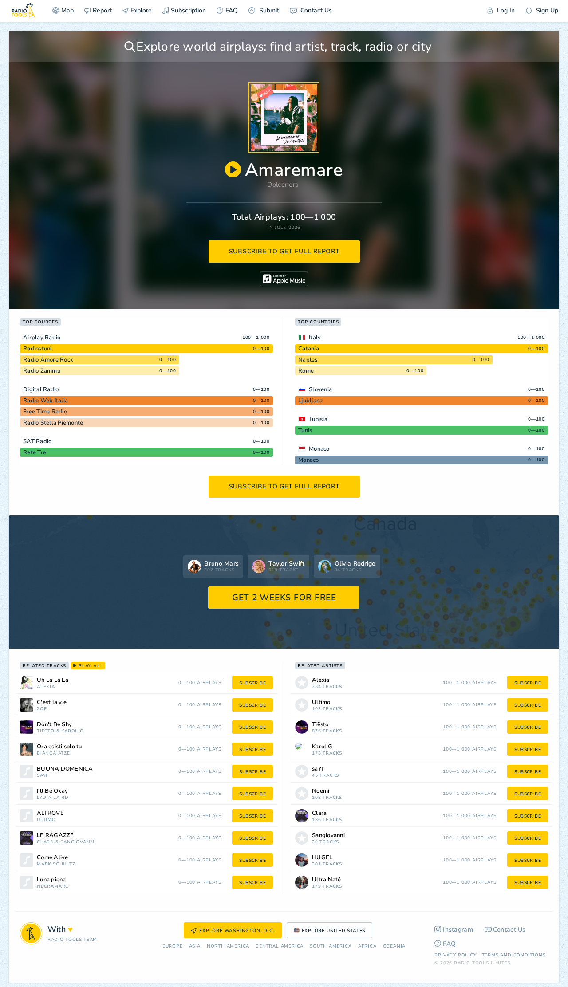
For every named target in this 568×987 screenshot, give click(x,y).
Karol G (72, 731)
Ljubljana (310, 401)
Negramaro (53, 886)
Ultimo (46, 820)
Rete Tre (34, 452)
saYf (43, 775)
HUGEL (322, 857)
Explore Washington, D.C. (236, 931)
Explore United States (334, 931)
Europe (172, 946)
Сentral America (280, 946)
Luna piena (51, 879)
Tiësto (46, 731)
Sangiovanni (78, 842)
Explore (140, 10)
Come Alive (52, 857)
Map (67, 10)
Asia (195, 946)
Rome (306, 371)
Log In (505, 10)
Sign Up (546, 10)
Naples (308, 360)
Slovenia (320, 389)
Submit (268, 10)
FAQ (231, 10)
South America (330, 946)
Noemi (320, 791)
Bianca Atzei (54, 753)
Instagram (458, 929)
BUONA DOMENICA (65, 769)
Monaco (319, 449)
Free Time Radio (45, 412)
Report (102, 10)
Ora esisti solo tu (59, 746)
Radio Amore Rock (48, 360)
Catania (308, 349)
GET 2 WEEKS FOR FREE (284, 597)
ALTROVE (50, 813)
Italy (315, 338)
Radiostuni (37, 349)
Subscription (188, 10)
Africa (367, 946)
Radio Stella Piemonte (53, 423)
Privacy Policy (455, 955)
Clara (45, 842)
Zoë (42, 709)
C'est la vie (52, 702)
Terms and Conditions (514, 955)
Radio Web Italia (45, 401)
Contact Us (315, 10)
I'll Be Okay (52, 791)
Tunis (305, 430)
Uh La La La (52, 680)
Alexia (46, 686)
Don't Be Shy (54, 724)
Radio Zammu (41, 371)
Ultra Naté (326, 879)
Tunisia (318, 419)
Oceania (394, 946)
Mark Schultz (56, 864)
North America (228, 946)
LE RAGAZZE (55, 835)
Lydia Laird (53, 797)
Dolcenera (283, 184)
